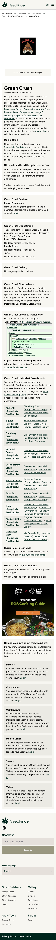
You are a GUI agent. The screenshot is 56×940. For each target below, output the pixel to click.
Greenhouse (33, 900)
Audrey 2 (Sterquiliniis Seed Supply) (12, 411)
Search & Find (8, 892)
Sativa (28, 347)
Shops (4, 904)
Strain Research (8, 900)
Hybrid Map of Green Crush (17, 547)
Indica (31, 344)
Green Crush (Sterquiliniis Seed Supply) (37, 523)
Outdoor (31, 896)
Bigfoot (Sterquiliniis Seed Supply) (12, 423)
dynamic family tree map (16, 367)
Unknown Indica (29, 330)
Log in (16, 213)
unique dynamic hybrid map (32, 554)
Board (30, 920)
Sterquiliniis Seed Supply (12, 16)
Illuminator (6, 924)
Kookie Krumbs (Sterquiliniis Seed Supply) (13, 522)
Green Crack (26, 322)
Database (22, 13)
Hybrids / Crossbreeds (27, 115)
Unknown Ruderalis (42, 322)
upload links (41, 131)
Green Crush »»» (13, 321)
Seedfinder (7, 13)
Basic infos (9, 109)
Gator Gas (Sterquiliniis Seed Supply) (12, 496)
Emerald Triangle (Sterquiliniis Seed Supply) (14, 483)
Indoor (30, 892)
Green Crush (34, 16)
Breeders (36, 13)
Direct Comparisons (23, 112)
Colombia (33, 339)
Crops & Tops (33, 904)
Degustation (29, 109)
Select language (9, 865)
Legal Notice (25, 936)
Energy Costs (7, 920)
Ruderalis (31, 355)
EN (47, 5)
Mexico (42, 339)
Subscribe (28, 850)
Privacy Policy (9, 936)
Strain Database (9, 896)
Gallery (19, 109)
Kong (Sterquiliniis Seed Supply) (12, 509)
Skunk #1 (16, 330)
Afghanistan (21, 339)
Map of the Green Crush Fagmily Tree (22, 360)
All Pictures (33, 908)
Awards (40, 109)
